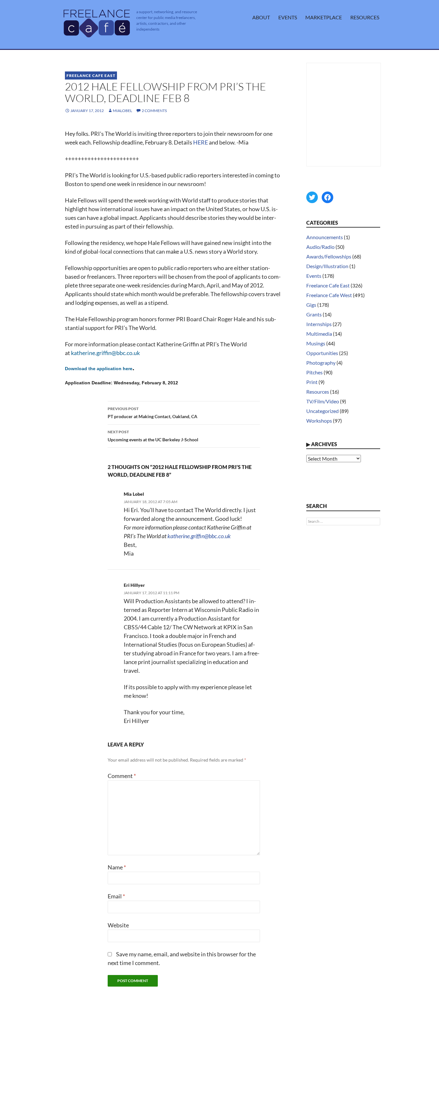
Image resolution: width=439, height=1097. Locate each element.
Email (116, 896)
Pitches (314, 372)
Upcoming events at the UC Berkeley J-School (153, 435)
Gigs (311, 305)
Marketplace (323, 17)
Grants (314, 314)
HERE (200, 142)
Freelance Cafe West (329, 295)
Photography (321, 363)
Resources (364, 17)
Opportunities (322, 353)
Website (118, 925)
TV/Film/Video (322, 401)
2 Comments (154, 110)
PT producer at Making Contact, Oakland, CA (152, 412)
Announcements (324, 237)
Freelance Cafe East (91, 75)
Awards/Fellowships (328, 256)
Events (287, 17)
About (261, 17)
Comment (122, 775)
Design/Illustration (327, 266)
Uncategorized (322, 411)
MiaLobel (122, 110)
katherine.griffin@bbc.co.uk (105, 352)
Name (117, 867)
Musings (315, 343)
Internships (319, 324)
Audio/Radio (320, 247)
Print (312, 382)
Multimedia (319, 334)
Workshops (319, 420)
